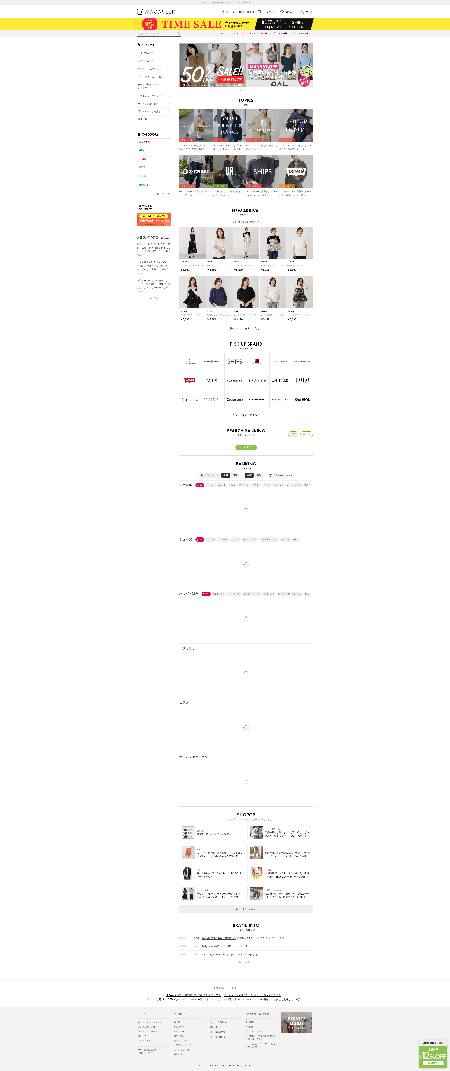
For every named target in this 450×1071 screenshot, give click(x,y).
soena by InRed (210, 954)
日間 (235, 475)
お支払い (178, 1022)
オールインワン (294, 485)
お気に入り (290, 11)
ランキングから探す (148, 103)
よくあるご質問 (181, 1049)
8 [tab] (254, 90)
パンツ (232, 485)
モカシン (285, 539)
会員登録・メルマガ (183, 1045)
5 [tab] (246, 90)
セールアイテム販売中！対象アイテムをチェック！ (252, 994)
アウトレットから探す (149, 95)
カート (309, 11)
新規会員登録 (246, 11)
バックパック (268, 594)
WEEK (306, 434)
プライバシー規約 (254, 1031)
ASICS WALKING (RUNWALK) (219, 938)
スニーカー (223, 539)
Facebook (220, 1037)
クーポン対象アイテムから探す (149, 86)
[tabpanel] (212, 65)
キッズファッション (147, 1031)
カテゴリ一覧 (164, 194)
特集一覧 (142, 119)
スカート (222, 485)
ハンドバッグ (218, 594)
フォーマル (278, 485)
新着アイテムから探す (149, 69)
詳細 (248, 3)
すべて (200, 485)
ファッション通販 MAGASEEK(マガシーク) (156, 12)
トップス (210, 485)
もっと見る (246, 909)
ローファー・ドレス (269, 539)
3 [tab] (240, 90)
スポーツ (142, 1036)
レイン (296, 539)
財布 (307, 594)
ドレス (267, 485)
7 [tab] (251, 90)
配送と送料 (179, 1027)
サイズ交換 (179, 1031)
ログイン (230, 11)
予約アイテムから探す (149, 111)
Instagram (220, 1032)
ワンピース (244, 485)
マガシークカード (150, 1051)
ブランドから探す (147, 61)
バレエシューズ (249, 539)
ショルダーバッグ (251, 594)
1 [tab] (235, 90)
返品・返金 (179, 1036)
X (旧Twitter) (221, 1022)
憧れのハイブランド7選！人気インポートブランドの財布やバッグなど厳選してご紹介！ (254, 999)
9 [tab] (256, 90)
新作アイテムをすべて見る (244, 328)
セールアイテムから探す (150, 76)
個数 (259, 475)
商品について (180, 1040)
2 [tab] (238, 90)
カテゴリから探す (147, 53)
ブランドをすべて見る (244, 415)
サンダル (235, 539)
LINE (217, 1027)
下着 (306, 485)
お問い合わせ (180, 1054)
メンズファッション (147, 1027)
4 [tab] (243, 90)
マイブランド (268, 11)
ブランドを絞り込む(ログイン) (246, 222)
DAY (293, 434)
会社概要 (250, 1022)
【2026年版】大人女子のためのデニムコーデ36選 (174, 999)
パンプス (210, 539)
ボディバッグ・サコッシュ (289, 594)
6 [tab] (248, 90)
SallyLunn (207, 946)
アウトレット (144, 1040)
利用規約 (250, 1027)
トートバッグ (234, 594)
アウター (256, 485)
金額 (249, 475)
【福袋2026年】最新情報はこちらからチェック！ (193, 994)
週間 (225, 475)
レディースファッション (150, 1022)
